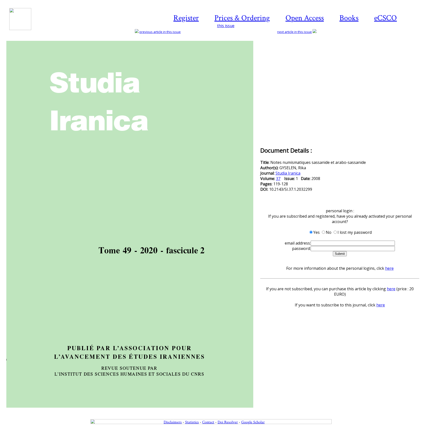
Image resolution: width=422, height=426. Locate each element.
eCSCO (385, 18)
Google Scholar (253, 422)
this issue (225, 25)
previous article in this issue (160, 32)
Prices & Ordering (242, 18)
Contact (208, 422)
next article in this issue (294, 32)
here (389, 268)
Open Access (304, 18)
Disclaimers (173, 422)
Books (349, 18)
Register (186, 18)
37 (278, 178)
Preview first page (132, 410)
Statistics (192, 422)
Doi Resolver (228, 422)
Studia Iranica (287, 173)
